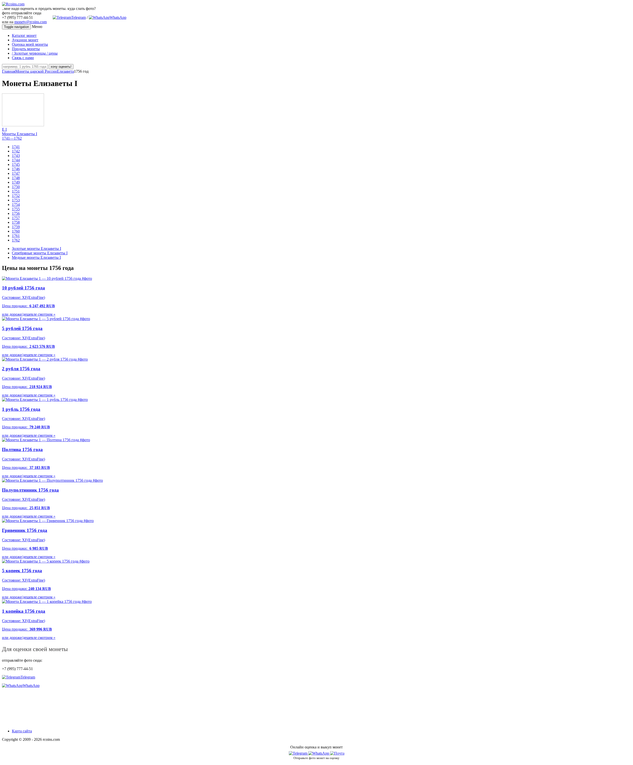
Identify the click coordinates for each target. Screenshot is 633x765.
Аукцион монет (25, 40)
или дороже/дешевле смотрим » (28, 314)
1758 (16, 222)
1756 (16, 213)
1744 (16, 160)
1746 (16, 169)
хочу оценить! (61, 66)
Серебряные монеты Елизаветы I (40, 253)
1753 (16, 200)
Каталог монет (24, 35)
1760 (16, 231)
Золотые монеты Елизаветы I (36, 248)
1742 (16, 151)
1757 (16, 218)
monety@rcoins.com (30, 22)
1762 (16, 240)
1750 (16, 187)
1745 (16, 164)
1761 (16, 236)
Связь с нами (23, 58)
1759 (16, 227)
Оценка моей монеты (30, 44)
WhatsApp (118, 17)
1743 (16, 155)
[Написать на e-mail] (337, 752)
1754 (16, 204)
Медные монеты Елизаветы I (36, 257)
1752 (16, 196)
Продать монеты (26, 49)
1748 (16, 178)
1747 (16, 173)
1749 (16, 182)
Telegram (78, 17)
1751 (16, 191)
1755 (16, 209)
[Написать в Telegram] (298, 753)
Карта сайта (22, 731)
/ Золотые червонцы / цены (35, 53)
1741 (16, 147)
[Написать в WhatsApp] (319, 753)
